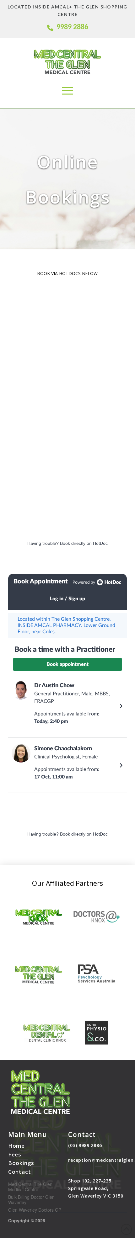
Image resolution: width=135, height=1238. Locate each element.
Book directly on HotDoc (84, 543)
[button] (67, 90)
